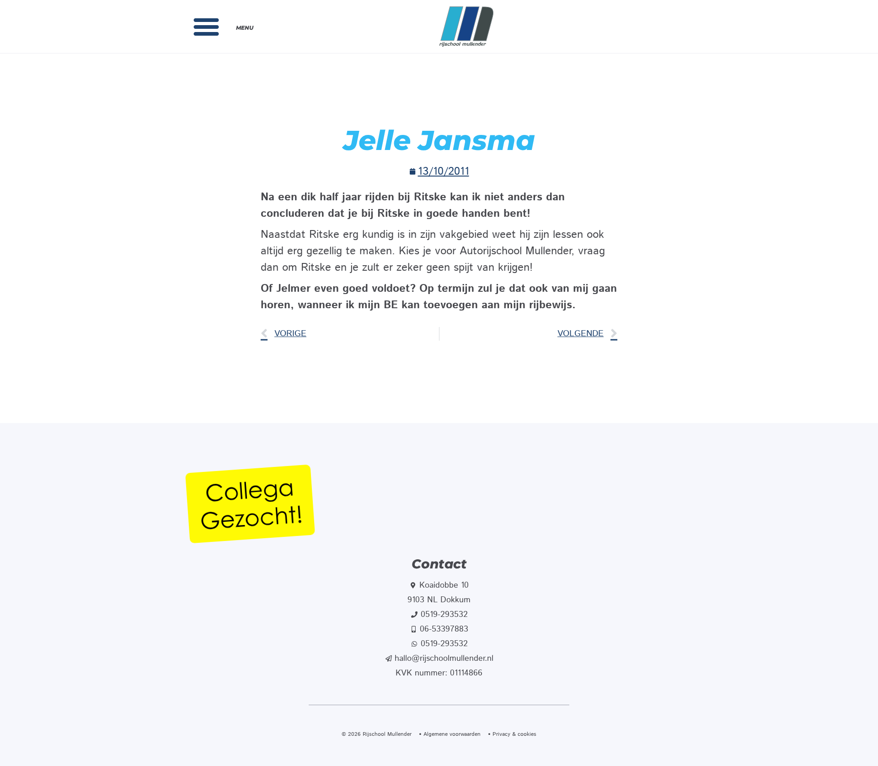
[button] (206, 26)
